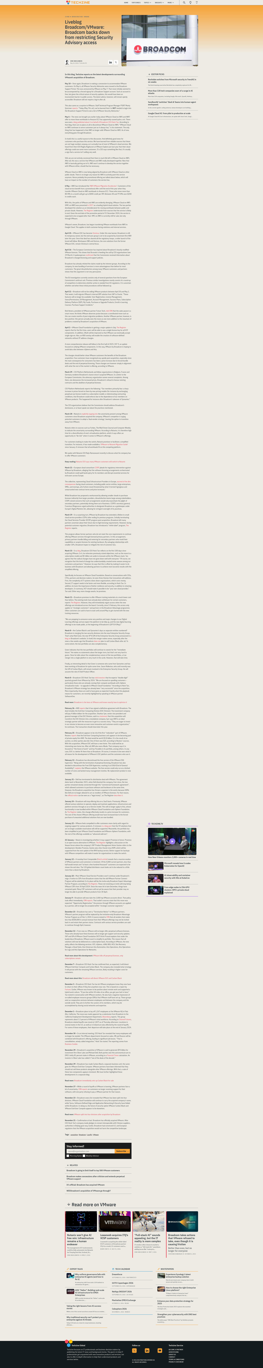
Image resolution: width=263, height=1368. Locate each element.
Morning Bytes (76, 1155)
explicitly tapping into (90, 414)
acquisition (74, 1135)
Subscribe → (122, 1151)
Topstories (136, 3)
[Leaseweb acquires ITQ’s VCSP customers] (115, 1221)
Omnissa (96, 233)
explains (78, 768)
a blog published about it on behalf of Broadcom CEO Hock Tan (95, 122)
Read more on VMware (94, 1204)
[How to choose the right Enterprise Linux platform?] (161, 1291)
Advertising (174, 1352)
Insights (158, 3)
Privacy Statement (176, 1362)
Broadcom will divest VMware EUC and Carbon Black (102, 978)
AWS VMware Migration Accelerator (103, 186)
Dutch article (102, 859)
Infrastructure (77, 17)
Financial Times (113, 1055)
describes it (118, 795)
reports (75, 108)
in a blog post (107, 826)
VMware (86, 17)
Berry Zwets (104, 1249)
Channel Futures (125, 1019)
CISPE (97, 467)
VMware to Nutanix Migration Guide (114, 444)
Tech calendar (122, 1269)
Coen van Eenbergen (175, 1254)
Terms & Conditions (176, 1359)
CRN (108, 917)
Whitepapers (167, 1269)
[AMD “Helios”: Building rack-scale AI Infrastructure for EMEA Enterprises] (70, 1295)
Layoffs (89, 1135)
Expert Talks (76, 1269)
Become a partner (176, 1350)
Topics (146, 3)
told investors (100, 677)
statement (104, 716)
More (170, 3)
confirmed (89, 255)
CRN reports (87, 900)
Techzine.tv (157, 823)
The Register (88, 210)
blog (79, 550)
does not (97, 641)
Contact (172, 1357)
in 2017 (90, 205)
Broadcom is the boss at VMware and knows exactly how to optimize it (100, 702)
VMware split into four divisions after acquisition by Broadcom (97, 1114)
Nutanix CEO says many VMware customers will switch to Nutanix (100, 461)
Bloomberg (106, 1017)
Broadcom (82, 1135)
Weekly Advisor (92, 1155)
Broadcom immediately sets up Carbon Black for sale (94, 1080)
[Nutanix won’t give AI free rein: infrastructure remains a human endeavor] (81, 1221)
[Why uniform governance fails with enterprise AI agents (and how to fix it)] (70, 1279)
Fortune (68, 989)
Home (126, 3)
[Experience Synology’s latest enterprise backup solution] (161, 1278)
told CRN (109, 311)
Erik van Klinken (73, 1255)
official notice (73, 795)
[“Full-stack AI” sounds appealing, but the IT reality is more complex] (148, 1221)
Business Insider (71, 1044)
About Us (172, 1354)
